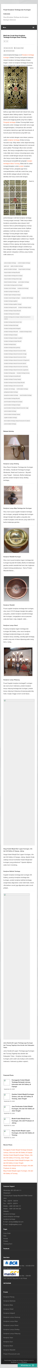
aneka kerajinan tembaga (10, 263)
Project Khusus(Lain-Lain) (11, 1354)
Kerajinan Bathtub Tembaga (11, 871)
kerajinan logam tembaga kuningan (12, 294)
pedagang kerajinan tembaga (11, 392)
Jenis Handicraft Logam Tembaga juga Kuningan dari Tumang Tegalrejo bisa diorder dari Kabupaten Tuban (18, 1045)
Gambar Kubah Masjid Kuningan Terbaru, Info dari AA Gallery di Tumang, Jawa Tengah (23, 1096)
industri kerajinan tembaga (10, 282)
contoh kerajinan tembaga (24, 263)
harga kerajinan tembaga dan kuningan (13, 275)
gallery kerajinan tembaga (17, 266)
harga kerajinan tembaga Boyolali (12, 272)
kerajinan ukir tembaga (9, 389)
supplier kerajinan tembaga (10, 417)
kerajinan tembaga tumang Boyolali (12, 376)
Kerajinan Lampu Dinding (11, 464)
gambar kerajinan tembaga (10, 269)
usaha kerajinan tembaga (10, 424)
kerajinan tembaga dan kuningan (11, 314)
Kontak (5, 1238)
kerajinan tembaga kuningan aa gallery (13, 338)
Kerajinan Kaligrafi (9, 1313)
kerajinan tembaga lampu (10, 344)
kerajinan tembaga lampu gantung (12, 347)
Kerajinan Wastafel (9, 605)
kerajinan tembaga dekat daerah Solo (13, 322)
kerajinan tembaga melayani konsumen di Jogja (15, 354)
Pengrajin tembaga (9, 122)
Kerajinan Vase (8, 1337)
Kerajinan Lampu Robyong (11, 680)
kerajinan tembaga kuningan (10, 334)
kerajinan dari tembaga (23, 288)
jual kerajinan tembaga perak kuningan (13, 285)
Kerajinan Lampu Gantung (11, 1317)
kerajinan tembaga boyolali (10, 307)
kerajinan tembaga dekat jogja (11, 325)
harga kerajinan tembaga (24, 269)
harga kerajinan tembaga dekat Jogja (13, 278)
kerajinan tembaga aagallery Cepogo (12, 304)
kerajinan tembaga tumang (23, 373)
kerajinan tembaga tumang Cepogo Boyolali (14, 382)
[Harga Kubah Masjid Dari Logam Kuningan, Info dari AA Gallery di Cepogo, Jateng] (19, 772)
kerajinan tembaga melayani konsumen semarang (16, 366)
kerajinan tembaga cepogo (24, 307)
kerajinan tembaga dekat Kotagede (12, 328)
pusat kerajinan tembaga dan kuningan (13, 401)
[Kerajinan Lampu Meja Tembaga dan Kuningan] (13, 495)
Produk (5, 1241)
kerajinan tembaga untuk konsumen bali (13, 385)
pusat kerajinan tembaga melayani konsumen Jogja (16, 408)
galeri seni (6, 266)
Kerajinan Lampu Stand (10, 625)
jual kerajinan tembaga (23, 282)
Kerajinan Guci (8, 1342)
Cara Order (7, 1233)
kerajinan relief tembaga (27, 298)
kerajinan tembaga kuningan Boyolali (12, 341)
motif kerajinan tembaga (22, 389)
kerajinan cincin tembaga (10, 288)
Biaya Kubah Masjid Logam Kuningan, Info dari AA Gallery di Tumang (23, 1133)
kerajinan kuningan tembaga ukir (11, 291)
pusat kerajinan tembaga (25, 395)
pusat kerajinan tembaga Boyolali (12, 398)
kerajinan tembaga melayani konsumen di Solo (15, 357)
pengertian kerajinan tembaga (11, 395)
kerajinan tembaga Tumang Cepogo (12, 379)
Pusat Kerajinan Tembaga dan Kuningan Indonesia (17, 12)
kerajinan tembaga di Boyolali (11, 331)
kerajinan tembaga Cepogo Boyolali (12, 310)
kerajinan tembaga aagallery (10, 301)
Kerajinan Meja (8, 1305)
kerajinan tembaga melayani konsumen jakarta (15, 363)
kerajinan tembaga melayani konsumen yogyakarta (16, 369)
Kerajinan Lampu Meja (10, 1321)
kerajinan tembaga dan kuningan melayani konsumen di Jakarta (17, 318)
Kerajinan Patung (8, 1297)
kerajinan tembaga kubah (25, 331)
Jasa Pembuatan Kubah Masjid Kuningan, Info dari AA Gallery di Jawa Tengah (23, 1108)
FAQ (4, 1236)
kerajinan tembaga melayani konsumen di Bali (15, 350)
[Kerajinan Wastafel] (16, 589)
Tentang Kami (7, 1244)
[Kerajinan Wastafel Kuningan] (16, 540)
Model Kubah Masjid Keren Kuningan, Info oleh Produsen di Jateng (23, 1120)
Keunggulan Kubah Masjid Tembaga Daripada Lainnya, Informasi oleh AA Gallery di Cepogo (21, 1083)
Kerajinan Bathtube (9, 1301)
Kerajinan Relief (19, 48)
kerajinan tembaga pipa (9, 373)
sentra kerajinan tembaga (10, 411)
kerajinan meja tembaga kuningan (12, 298)
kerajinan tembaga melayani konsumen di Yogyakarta (16, 360)
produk (21, 166)
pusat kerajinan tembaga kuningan (12, 405)
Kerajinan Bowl (8, 1346)
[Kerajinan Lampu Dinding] (16, 447)
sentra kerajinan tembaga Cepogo (12, 414)
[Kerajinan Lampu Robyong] (18, 661)
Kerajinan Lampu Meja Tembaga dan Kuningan (17, 508)
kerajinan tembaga (13, 140)
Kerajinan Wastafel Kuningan (12, 557)
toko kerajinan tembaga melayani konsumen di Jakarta (17, 420)
